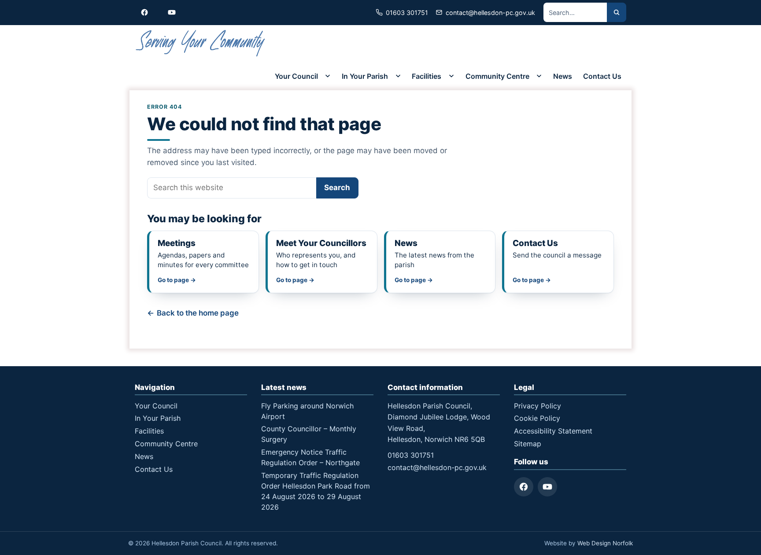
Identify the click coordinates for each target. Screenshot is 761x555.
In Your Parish (365, 76)
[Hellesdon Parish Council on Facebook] (144, 12)
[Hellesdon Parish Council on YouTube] (171, 12)
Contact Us (602, 76)
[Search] (616, 12)
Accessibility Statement (553, 430)
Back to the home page (198, 313)
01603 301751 (411, 455)
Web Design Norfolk (605, 543)
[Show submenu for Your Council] (328, 76)
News (562, 76)
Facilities (426, 76)
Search (337, 187)
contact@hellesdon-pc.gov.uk (437, 467)
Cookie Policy (537, 418)
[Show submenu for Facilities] (451, 76)
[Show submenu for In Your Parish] (398, 76)
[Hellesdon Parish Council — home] (201, 43)
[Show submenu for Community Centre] (539, 76)
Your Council (296, 76)
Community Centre (497, 76)
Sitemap (527, 443)
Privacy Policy (537, 405)
